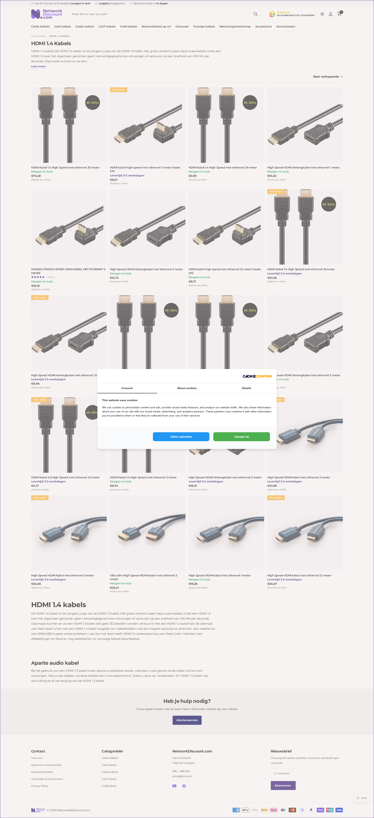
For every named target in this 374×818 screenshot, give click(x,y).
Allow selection (181, 436)
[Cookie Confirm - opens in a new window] (257, 376)
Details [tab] (246, 388)
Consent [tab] (127, 388)
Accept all (242, 436)
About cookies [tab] (187, 388)
